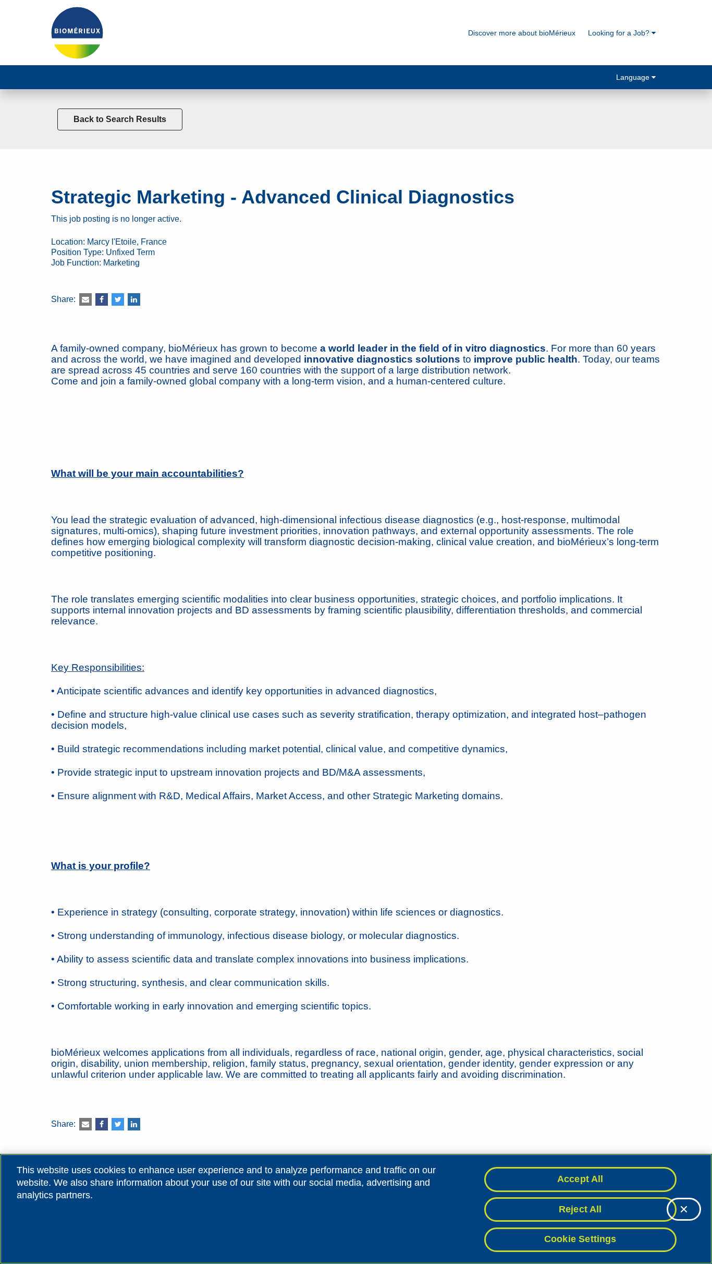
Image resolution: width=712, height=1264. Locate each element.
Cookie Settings (580, 1239)
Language (634, 77)
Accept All (580, 1179)
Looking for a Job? (620, 33)
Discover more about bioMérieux (521, 33)
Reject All (580, 1209)
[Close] (684, 1209)
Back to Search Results (119, 119)
